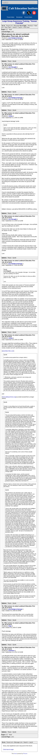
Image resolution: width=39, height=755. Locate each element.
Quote (14, 61)
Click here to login (8, 749)
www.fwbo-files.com (8, 351)
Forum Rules (28, 17)
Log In (20, 27)
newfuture (11, 650)
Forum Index (10, 17)
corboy (10, 116)
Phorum (25, 753)
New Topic (8, 27)
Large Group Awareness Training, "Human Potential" (19, 22)
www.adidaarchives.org (9, 397)
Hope (10, 626)
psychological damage (15, 38)
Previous (30, 25)
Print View (26, 27)
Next (35, 25)
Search (15, 27)
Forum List (9, 25)
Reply (9, 61)
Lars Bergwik (12, 67)
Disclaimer (19, 17)
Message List (18, 742)
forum (15, 753)
